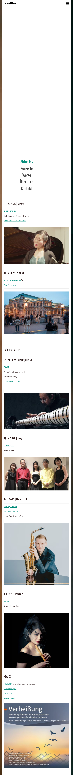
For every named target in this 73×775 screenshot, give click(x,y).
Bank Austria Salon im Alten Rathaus (15, 221)
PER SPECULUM (8, 684)
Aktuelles (26, 162)
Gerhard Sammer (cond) (11, 698)
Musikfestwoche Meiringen (12, 381)
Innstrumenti (8, 694)
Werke (26, 175)
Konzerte (27, 169)
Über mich (26, 182)
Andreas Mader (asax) (11, 511)
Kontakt (26, 189)
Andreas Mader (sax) (10, 689)
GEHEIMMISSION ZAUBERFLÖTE (12, 280)
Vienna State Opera (10, 285)
